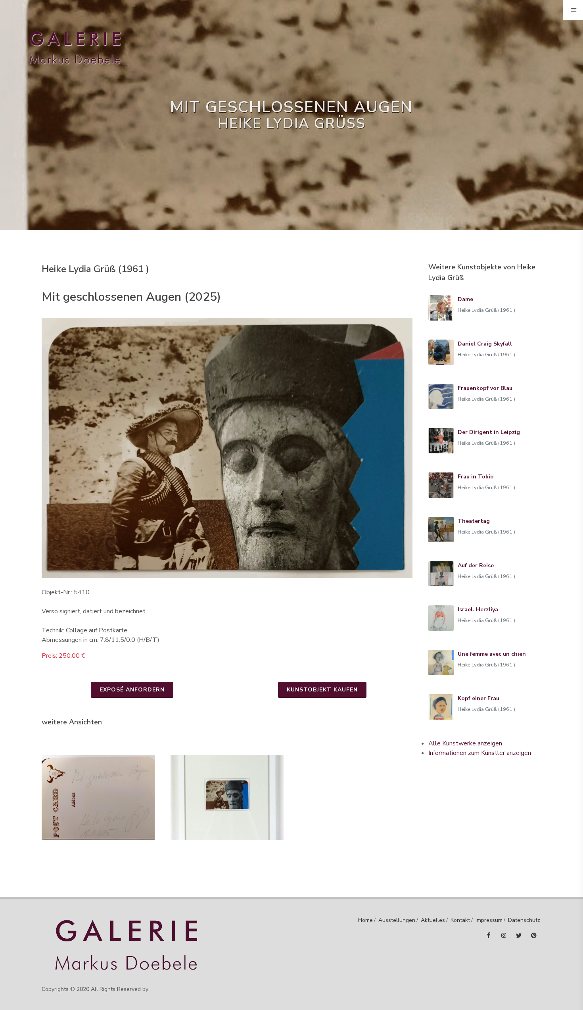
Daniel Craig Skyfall (485, 344)
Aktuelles (433, 920)
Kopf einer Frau (478, 698)
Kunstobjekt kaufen (322, 689)
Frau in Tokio (476, 476)
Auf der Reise (476, 565)
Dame (465, 299)
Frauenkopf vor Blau (485, 388)
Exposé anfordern (132, 689)
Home (365, 920)
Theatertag (474, 521)
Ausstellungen (396, 920)
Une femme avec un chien (492, 654)
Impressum (489, 920)
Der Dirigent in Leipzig (489, 432)
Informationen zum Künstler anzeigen (479, 753)
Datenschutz (524, 920)
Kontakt (460, 920)
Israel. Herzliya (478, 609)
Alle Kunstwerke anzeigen (465, 743)
